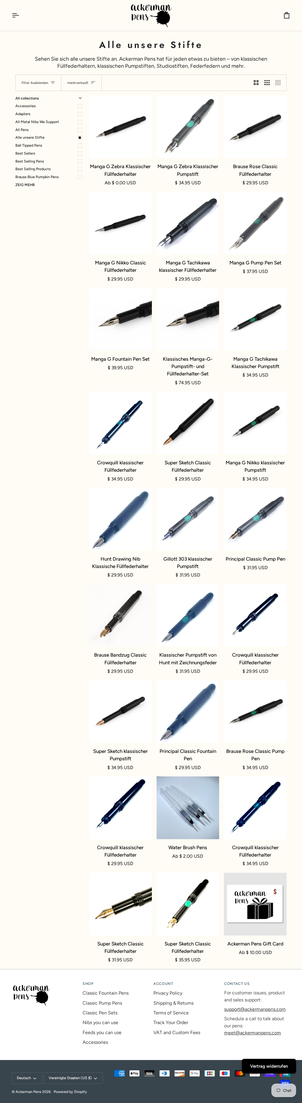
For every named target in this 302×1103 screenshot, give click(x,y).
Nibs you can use (100, 1022)
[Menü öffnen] (20, 15)
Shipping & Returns (173, 1003)
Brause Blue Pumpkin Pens (37, 177)
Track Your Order (170, 1022)
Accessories (25, 106)
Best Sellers (25, 153)
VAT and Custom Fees (176, 1032)
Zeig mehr (25, 185)
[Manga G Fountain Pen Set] (120, 319)
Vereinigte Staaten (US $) (70, 1078)
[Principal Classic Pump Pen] (255, 519)
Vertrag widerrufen (269, 1066)
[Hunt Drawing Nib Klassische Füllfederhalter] (120, 519)
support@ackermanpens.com (255, 1009)
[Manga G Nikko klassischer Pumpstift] (255, 423)
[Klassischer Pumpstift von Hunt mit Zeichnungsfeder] (188, 615)
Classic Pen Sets (100, 1013)
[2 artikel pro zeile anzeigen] (256, 83)
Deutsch (24, 1078)
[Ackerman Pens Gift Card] (255, 904)
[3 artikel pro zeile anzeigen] (267, 83)
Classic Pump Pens (102, 1003)
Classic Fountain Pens (106, 993)
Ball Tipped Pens (28, 145)
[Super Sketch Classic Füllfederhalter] (188, 423)
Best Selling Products (33, 169)
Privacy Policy (167, 993)
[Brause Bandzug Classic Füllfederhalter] (120, 615)
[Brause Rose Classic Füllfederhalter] (255, 127)
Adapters (22, 114)
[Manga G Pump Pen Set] (255, 223)
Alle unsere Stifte (30, 137)
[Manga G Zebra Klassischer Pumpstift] (188, 127)
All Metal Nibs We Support (37, 122)
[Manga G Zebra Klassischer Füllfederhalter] (120, 127)
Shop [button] (88, 983)
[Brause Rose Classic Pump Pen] (255, 711)
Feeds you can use (102, 1032)
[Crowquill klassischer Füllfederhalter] (120, 423)
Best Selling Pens (29, 161)
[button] (45, 982)
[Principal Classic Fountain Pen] (188, 711)
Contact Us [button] (237, 983)
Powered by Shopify (70, 1091)
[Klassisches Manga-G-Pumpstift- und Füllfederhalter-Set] (188, 319)
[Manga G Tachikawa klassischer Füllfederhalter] (188, 223)
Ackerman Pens (28, 1091)
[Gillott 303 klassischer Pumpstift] (188, 519)
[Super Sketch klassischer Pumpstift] (120, 711)
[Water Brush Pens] (188, 807)
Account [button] (163, 983)
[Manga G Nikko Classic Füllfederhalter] (120, 223)
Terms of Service (171, 1013)
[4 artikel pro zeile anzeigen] (279, 83)
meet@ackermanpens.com (252, 1033)
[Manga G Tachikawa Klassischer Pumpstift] (255, 319)
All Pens (22, 129)
